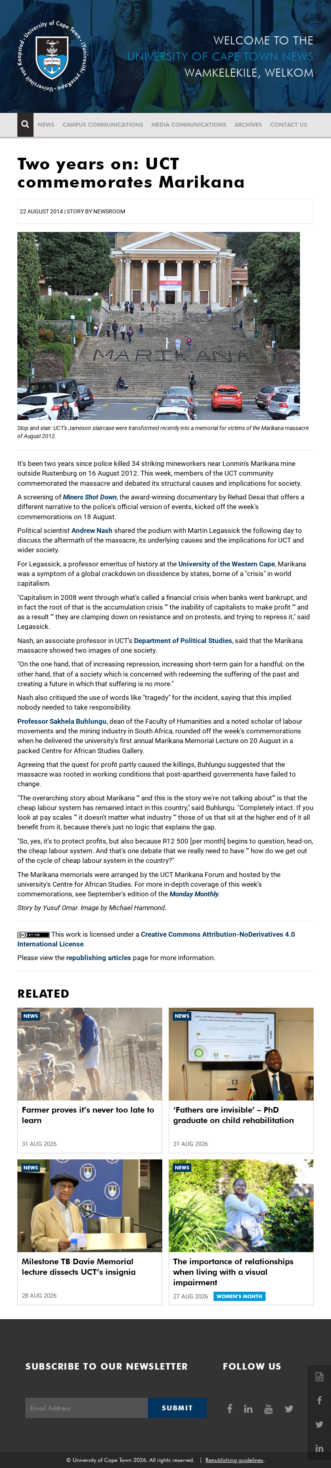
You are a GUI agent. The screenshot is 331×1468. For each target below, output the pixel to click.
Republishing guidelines (234, 1460)
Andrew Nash (92, 530)
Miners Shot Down (90, 497)
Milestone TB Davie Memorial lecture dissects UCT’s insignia (79, 1267)
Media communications (188, 124)
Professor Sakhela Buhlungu (62, 721)
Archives (248, 124)
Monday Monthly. (195, 894)
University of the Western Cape (226, 564)
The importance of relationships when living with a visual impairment (233, 1272)
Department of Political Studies (183, 641)
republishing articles (98, 958)
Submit (177, 1408)
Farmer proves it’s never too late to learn (88, 1115)
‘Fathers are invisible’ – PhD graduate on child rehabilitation (233, 1115)
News (46, 124)
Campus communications (103, 124)
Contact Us (288, 124)
